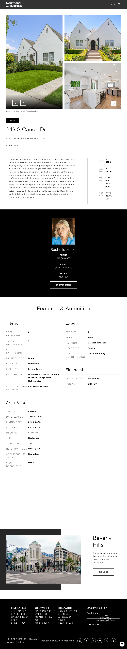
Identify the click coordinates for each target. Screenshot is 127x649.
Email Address (93, 613)
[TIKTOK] (113, 640)
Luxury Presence (64, 640)
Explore (103, 572)
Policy (21, 642)
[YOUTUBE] (99, 640)
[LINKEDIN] (86, 640)
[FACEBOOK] (93, 640)
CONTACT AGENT (63, 284)
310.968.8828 (63, 258)
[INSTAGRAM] (79, 640)
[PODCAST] (73, 640)
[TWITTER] (106, 640)
